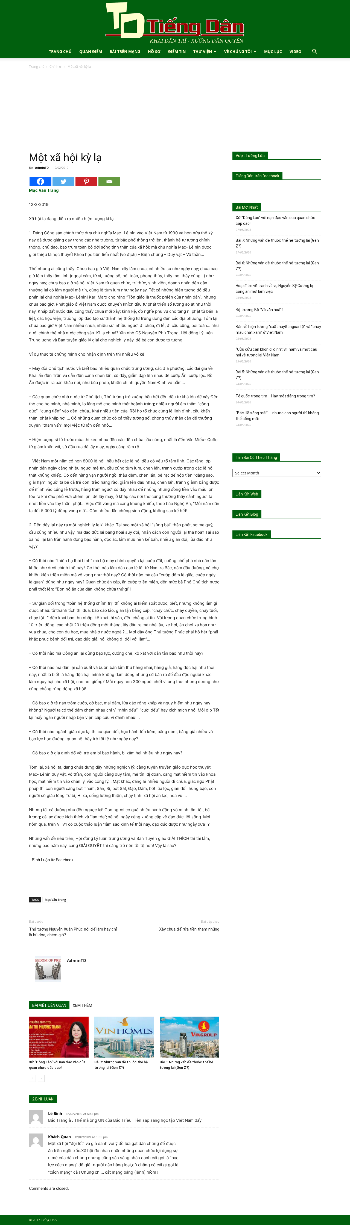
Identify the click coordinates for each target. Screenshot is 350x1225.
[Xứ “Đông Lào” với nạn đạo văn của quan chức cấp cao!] (59, 1037)
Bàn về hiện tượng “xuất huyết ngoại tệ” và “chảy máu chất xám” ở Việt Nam (278, 329)
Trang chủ (36, 66)
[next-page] (41, 1078)
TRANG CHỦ (60, 51)
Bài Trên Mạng (125, 51)
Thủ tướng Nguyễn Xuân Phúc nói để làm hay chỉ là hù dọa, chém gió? (73, 932)
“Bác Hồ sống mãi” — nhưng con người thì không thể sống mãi (277, 416)
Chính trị (55, 66)
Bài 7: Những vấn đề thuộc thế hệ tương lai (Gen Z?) (277, 243)
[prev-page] (32, 1078)
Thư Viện (202, 51)
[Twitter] (63, 181)
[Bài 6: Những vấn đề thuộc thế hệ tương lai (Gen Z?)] (189, 1037)
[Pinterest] (86, 181)
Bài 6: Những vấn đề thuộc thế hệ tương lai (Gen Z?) (277, 266)
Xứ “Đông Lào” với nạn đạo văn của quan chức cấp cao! (275, 221)
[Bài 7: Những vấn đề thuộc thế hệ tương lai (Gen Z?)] (124, 1037)
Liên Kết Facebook (251, 534)
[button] (314, 52)
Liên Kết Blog (247, 514)
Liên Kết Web (247, 494)
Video (295, 51)
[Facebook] (40, 181)
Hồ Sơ (154, 51)
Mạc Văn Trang (55, 900)
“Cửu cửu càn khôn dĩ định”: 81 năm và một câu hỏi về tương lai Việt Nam (276, 352)
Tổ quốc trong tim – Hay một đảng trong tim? (275, 396)
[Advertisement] (175, 110)
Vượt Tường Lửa (250, 156)
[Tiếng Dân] (175, 22)
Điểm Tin (177, 51)
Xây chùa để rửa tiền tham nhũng (189, 929)
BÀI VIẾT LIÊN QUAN (49, 1005)
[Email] (109, 181)
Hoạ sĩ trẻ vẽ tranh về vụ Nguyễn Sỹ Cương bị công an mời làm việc (274, 289)
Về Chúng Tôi (238, 51)
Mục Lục (273, 51)
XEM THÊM (82, 1005)
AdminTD (42, 168)
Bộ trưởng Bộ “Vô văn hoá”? (260, 310)
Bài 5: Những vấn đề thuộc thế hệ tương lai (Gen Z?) (277, 375)
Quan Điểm (90, 51)
